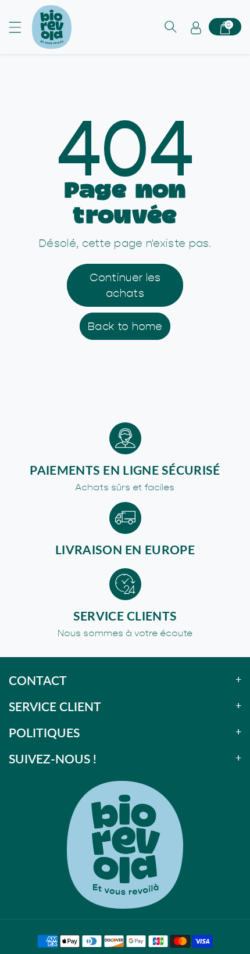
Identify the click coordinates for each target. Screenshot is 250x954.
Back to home (125, 326)
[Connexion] (196, 27)
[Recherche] (170, 27)
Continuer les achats (125, 285)
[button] (20, 27)
